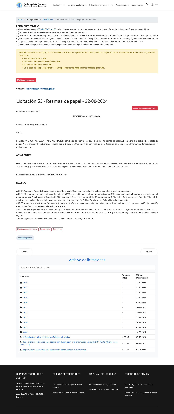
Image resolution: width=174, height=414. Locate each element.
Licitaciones (20, 111)
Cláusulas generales (27, 80)
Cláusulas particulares (28, 229)
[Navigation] (156, 5)
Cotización (45, 229)
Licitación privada (25, 238)
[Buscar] (147, 4)
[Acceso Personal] (152, 4)
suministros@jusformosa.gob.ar (39, 89)
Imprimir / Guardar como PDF (145, 108)
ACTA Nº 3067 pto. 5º (46, 29)
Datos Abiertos (137, 5)
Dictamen (58, 229)
